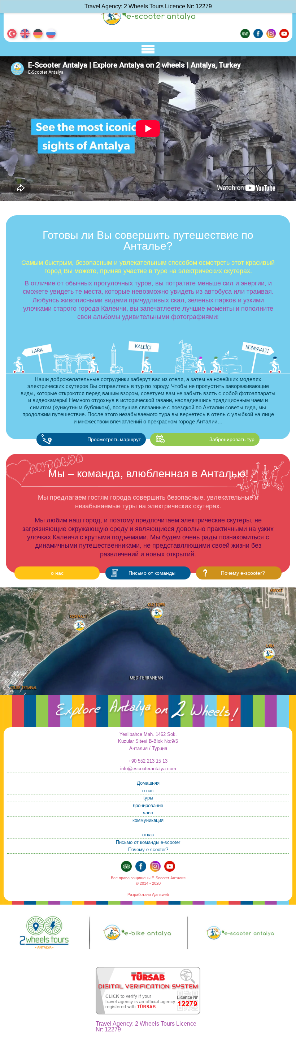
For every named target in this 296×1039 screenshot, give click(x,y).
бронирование (148, 805)
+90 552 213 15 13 (148, 761)
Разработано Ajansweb (148, 894)
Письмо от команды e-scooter (148, 842)
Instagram (271, 33)
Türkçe (12, 33)
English (25, 33)
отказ (148, 834)
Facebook (258, 33)
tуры (148, 798)
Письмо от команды (152, 573)
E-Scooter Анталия (148, 16)
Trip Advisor (245, 33)
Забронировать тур (231, 439)
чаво (148, 812)
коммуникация (148, 820)
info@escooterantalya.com (148, 768)
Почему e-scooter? (243, 573)
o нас (57, 573)
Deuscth (38, 33)
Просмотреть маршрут (114, 439)
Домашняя (148, 783)
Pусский (51, 33)
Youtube (284, 33)
